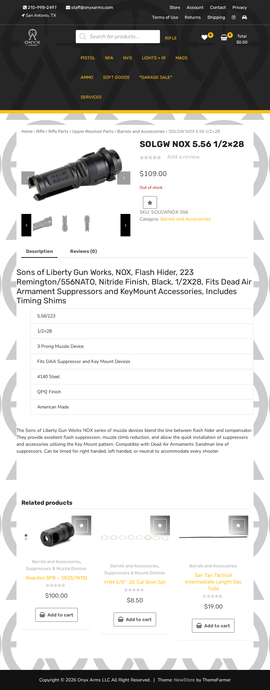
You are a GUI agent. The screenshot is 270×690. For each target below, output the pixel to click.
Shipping (216, 17)
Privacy (239, 7)
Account (195, 7)
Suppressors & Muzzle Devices (56, 568)
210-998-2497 (42, 7)
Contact (218, 7)
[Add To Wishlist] (150, 202)
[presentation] (28, 178)
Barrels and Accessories (141, 131)
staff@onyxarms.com (91, 7)
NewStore (184, 680)
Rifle (40, 131)
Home (27, 131)
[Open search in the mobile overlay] (118, 36)
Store (175, 7)
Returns (193, 17)
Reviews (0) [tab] (83, 251)
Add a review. (184, 157)
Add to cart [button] (60, 615)
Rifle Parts (58, 131)
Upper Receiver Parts (93, 131)
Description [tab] (39, 251)
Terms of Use (165, 17)
